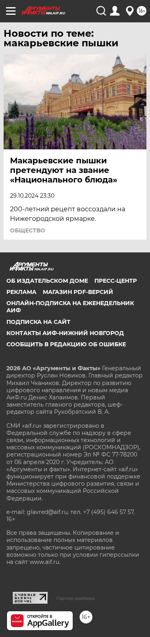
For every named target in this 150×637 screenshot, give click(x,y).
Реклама (21, 292)
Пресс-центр (115, 280)
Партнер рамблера (75, 598)
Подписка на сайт (38, 321)
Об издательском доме (47, 280)
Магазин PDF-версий (78, 292)
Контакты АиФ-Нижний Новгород (65, 333)
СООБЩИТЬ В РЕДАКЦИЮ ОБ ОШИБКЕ (66, 344)
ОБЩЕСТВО (27, 230)
